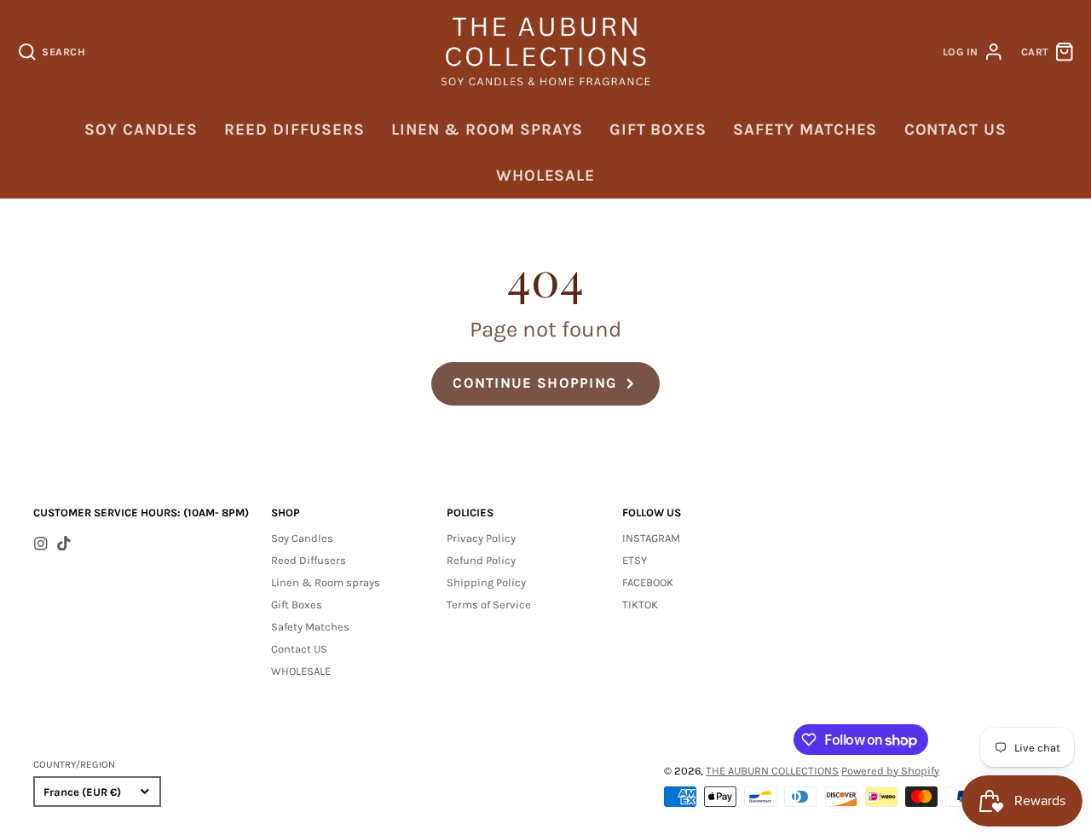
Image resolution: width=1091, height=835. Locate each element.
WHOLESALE (545, 175)
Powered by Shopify (890, 770)
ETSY (634, 560)
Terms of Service (489, 604)
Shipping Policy (486, 582)
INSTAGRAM (651, 538)
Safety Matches (805, 129)
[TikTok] (64, 543)
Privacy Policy (481, 538)
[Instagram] (41, 543)
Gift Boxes (658, 129)
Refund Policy (481, 560)
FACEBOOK (647, 582)
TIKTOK (640, 604)
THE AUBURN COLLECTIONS (772, 770)
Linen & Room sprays (487, 129)
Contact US (955, 129)
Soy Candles (141, 129)
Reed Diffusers (294, 129)
